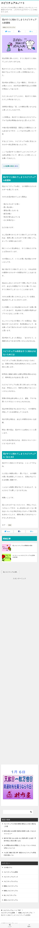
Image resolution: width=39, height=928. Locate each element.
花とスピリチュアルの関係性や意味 (22, 545)
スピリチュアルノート (13, 3)
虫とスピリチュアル (10, 895)
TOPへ (29, 926)
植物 (9, 525)
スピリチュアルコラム (11, 881)
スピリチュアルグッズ (11, 877)
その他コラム (8, 867)
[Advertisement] (19, 668)
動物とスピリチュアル (11, 886)
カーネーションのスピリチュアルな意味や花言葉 (23, 556)
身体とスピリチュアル (11, 900)
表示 (16, 166)
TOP (12, 910)
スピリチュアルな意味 (11, 872)
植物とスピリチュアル (9, 27)
